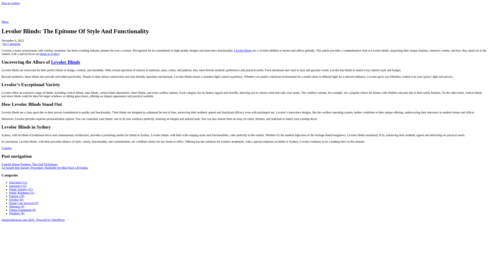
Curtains (7, 148)
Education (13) (18, 182)
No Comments (11, 44)
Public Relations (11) (21, 192)
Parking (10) (16, 196)
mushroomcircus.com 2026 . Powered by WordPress (33, 220)
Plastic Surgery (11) (21, 189)
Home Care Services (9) (23, 203)
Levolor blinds (243, 50)
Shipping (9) (16, 206)
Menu (5, 21)
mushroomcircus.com (29, 12)
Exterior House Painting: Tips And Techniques (30, 164)
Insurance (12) (17, 186)
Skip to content (11, 3)
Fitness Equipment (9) (22, 210)
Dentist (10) (16, 199)
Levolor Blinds (65, 62)
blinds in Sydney (49, 54)
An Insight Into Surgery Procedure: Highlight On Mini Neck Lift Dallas (45, 167)
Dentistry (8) (16, 213)
